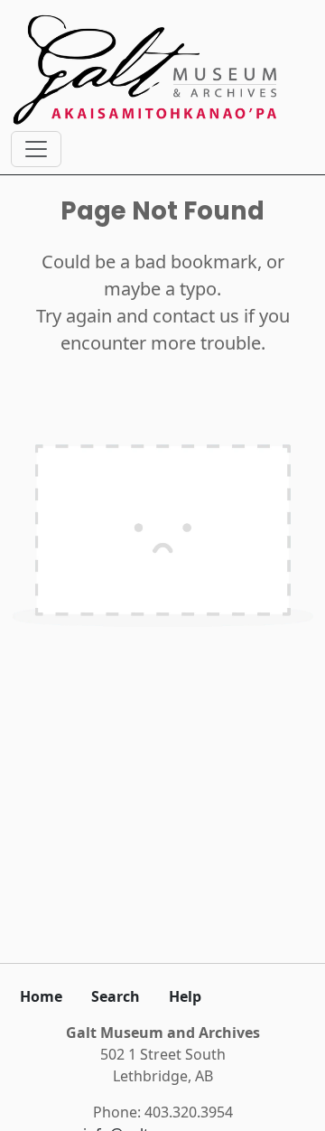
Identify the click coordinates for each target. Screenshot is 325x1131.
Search (115, 996)
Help (185, 996)
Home (41, 996)
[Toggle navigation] (36, 149)
